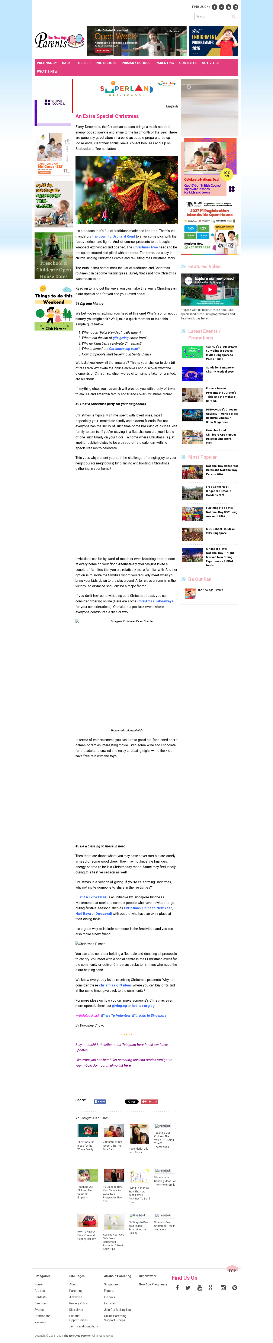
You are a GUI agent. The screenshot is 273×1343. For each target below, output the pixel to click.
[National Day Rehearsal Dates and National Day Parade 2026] (193, 471)
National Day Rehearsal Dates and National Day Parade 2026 (222, 470)
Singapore (111, 1284)
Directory (41, 1303)
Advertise (75, 1297)
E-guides (110, 1303)
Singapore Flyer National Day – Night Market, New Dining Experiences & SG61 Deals (220, 557)
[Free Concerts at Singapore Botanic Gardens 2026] (193, 493)
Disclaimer (76, 1309)
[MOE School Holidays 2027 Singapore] (193, 534)
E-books (109, 1297)
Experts (109, 1290)
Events (39, 1309)
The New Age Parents (77, 1335)
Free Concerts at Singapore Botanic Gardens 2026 (218, 491)
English (172, 106)
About (73, 1284)
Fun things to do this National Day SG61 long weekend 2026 (221, 512)
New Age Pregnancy (153, 1284)
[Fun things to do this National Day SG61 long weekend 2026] (193, 514)
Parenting (76, 1290)
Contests (41, 1297)
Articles (40, 1290)
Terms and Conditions (84, 1326)
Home (39, 1284)
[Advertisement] (112, 12)
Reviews (40, 1322)
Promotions (42, 1316)
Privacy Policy (78, 1303)
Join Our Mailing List (117, 1309)
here (140, 1045)
